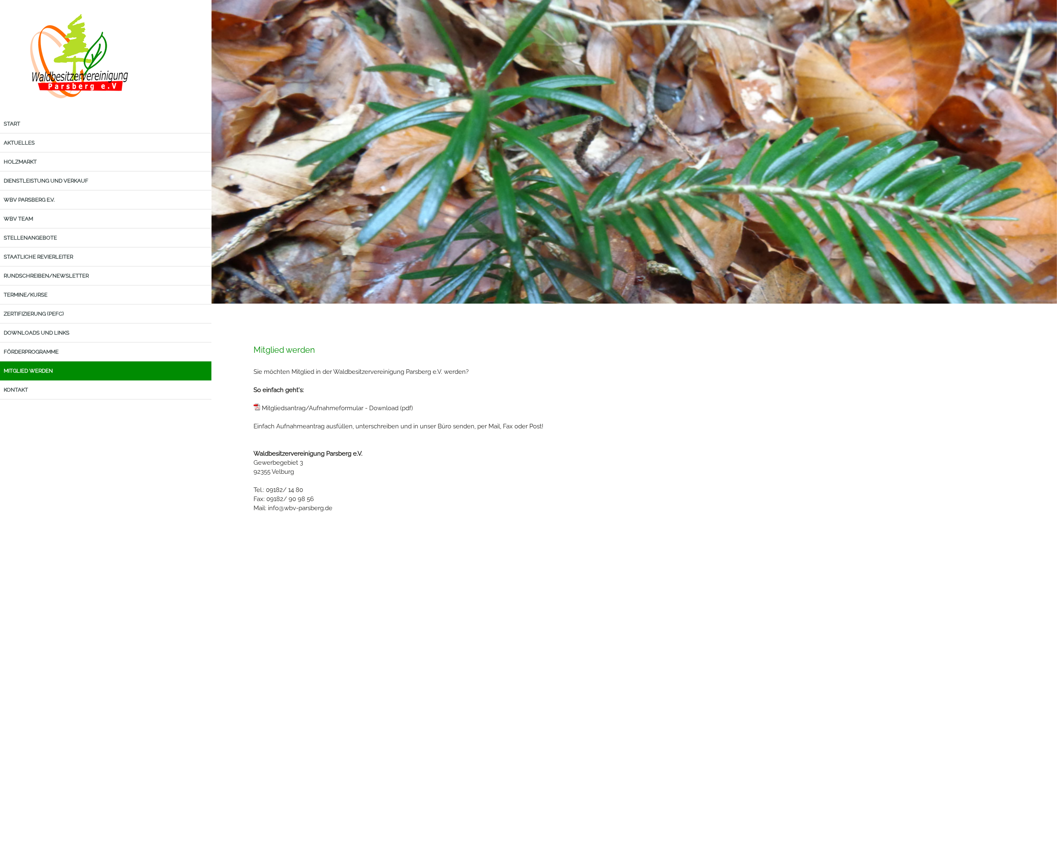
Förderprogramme (31, 352)
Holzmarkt (20, 162)
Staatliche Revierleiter (38, 257)
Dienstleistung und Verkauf (46, 181)
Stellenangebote (30, 238)
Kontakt (16, 390)
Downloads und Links (36, 333)
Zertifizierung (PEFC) (34, 314)
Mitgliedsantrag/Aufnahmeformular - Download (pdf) (336, 408)
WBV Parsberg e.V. (29, 200)
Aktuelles (19, 143)
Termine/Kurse (25, 295)
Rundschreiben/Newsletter (46, 276)
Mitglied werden (28, 371)
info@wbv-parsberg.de (300, 508)
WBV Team (18, 219)
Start (12, 124)
